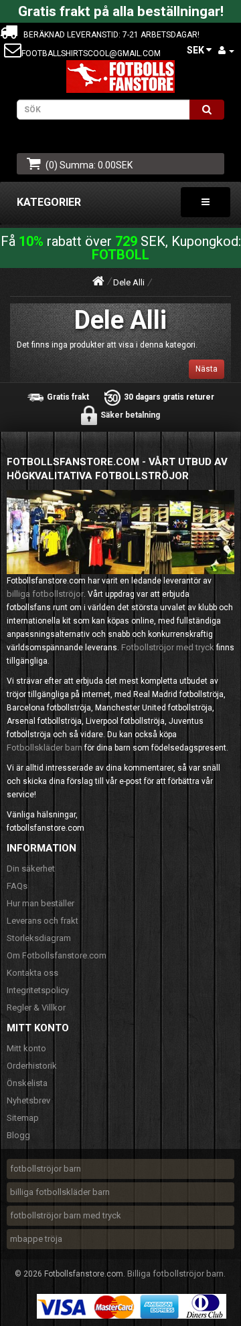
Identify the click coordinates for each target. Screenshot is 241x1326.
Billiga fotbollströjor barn (175, 1274)
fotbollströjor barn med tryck (65, 1215)
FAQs (17, 886)
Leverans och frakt (42, 921)
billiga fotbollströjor (45, 594)
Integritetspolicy (38, 990)
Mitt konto (26, 1048)
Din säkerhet (31, 869)
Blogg (18, 1135)
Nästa (206, 369)
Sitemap (23, 1118)
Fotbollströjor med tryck (167, 647)
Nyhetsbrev (28, 1100)
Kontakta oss (32, 973)
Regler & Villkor (36, 1008)
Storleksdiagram (39, 938)
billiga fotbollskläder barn (60, 1192)
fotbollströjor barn (45, 1169)
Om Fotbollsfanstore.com (56, 955)
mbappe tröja (36, 1239)
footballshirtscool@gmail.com (91, 53)
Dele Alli (129, 282)
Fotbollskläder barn (44, 748)
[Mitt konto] (226, 50)
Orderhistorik (32, 1066)
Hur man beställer (40, 903)
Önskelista (27, 1083)
